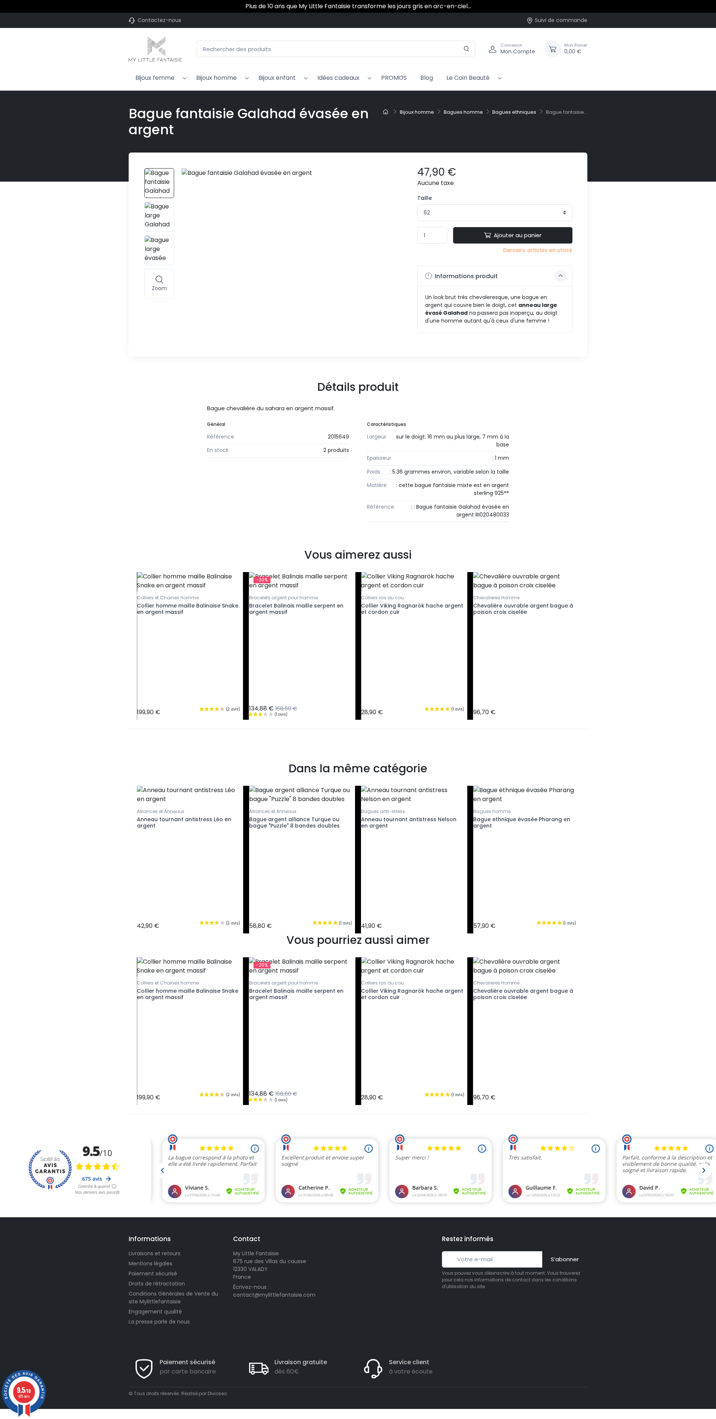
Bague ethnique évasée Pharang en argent (521, 822)
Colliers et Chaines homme (168, 597)
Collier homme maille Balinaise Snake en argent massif (187, 609)
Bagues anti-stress (383, 811)
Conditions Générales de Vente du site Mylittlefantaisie (173, 1297)
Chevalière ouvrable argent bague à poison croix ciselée (523, 609)
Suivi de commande (561, 20)
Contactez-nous (159, 20)
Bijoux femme (155, 77)
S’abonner (565, 1259)
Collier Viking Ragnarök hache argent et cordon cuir (412, 609)
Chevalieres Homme (496, 597)
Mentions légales (150, 1263)
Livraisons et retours (154, 1253)
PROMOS (394, 77)
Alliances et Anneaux (160, 811)
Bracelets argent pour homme (283, 597)
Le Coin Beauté (468, 77)
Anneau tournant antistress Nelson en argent (408, 822)
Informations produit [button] (465, 276)
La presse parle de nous (159, 1321)
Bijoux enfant (277, 77)
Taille (424, 198)
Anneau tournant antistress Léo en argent (184, 822)
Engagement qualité (155, 1311)
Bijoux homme (216, 77)
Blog (426, 77)
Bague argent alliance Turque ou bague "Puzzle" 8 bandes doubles (294, 822)
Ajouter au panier (517, 235)
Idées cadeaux (338, 77)
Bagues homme (492, 811)
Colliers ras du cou (382, 597)
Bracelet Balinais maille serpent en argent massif (296, 609)
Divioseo (217, 1393)
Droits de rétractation (157, 1283)
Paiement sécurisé (153, 1273)
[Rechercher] (466, 49)
